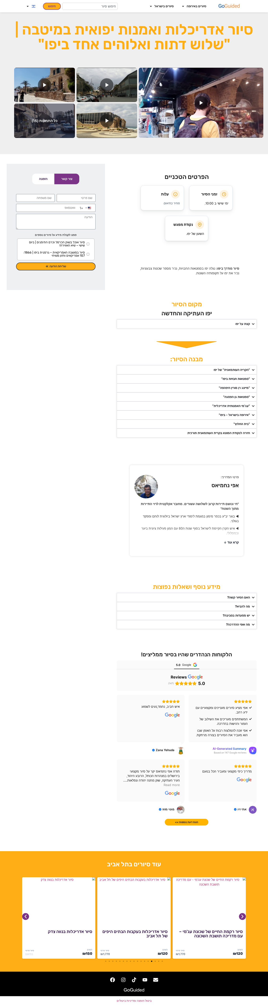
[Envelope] (155, 980)
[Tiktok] (134, 980)
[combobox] (90, 6)
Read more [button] (172, 785)
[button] (201, 103)
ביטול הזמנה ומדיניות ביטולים (134, 1000)
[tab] (66, 179)
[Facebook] (112, 980)
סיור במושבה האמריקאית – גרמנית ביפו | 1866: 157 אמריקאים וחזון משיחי (54, 254)
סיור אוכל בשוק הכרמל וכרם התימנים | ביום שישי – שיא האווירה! (57, 244)
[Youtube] (145, 980)
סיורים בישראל (164, 6)
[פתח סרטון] (201, 103)
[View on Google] (172, 715)
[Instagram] (123, 980)
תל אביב (118, 864)
